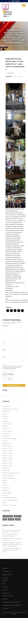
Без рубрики (6, 411)
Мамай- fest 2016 (7, 458)
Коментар (5, 325)
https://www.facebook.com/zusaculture (17, 300)
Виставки (5, 419)
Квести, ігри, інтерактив (10, 438)
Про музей (6, 490)
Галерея (5, 580)
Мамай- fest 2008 (7, 451)
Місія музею (6, 470)
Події (4, 583)
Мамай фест (17, 516)
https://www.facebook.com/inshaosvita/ (17, 292)
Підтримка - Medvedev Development (19, 615)
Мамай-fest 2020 (7, 465)
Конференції (6, 443)
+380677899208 (15, 1)
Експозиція (6, 428)
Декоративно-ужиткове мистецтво (12, 605)
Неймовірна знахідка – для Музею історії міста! (12, 539)
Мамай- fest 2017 (7, 460)
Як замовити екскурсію (9, 505)
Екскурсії (5, 426)
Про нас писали (7, 492)
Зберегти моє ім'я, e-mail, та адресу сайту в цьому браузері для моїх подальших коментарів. (12, 367)
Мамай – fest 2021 (8, 448)
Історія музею (7, 433)
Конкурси (5, 441)
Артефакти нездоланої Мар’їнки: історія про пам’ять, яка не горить (12, 550)
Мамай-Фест (6, 468)
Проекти (5, 495)
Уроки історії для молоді (10, 500)
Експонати (6, 608)
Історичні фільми (8, 516)
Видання (5, 416)
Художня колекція (8, 595)
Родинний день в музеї (9, 497)
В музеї (5, 414)
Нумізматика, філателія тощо (11, 602)
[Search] (20, 5)
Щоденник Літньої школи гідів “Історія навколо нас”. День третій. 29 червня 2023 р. (15, 64)
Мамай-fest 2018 (7, 463)
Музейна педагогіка (8, 475)
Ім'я (4, 342)
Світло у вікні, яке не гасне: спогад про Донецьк (11, 535)
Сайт (4, 357)
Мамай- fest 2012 (7, 453)
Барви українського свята (10, 409)
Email (4, 349)
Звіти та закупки (7, 431)
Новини (14, 76)
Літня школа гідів (8, 446)
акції (5, 519)
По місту (5, 485)
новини (20, 76)
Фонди (4, 502)
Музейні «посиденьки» (9, 478)
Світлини (5, 599)
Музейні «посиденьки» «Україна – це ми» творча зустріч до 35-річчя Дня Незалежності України (12, 544)
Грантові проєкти (8, 423)
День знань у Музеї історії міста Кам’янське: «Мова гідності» (12, 531)
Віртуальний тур (7, 574)
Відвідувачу (6, 421)
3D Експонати (6, 406)
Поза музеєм (6, 488)
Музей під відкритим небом (11, 473)
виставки (11, 519)
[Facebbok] (4, 565)
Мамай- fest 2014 (7, 455)
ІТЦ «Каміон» (6, 436)
